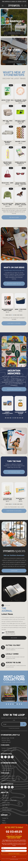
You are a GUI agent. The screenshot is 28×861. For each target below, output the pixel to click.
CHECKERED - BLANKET (20, 141)
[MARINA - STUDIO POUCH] (7, 300)
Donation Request (7, 809)
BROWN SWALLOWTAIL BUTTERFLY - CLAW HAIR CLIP (20, 204)
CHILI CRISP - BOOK (20, 498)
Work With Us (5, 805)
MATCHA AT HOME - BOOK (8, 100)
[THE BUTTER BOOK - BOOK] (7, 489)
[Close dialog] (27, 825)
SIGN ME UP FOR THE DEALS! (14, 853)
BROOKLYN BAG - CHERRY (7, 182)
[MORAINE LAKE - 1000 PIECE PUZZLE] (21, 403)
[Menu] (3, 5)
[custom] (2, 757)
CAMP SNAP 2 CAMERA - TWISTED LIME (20, 121)
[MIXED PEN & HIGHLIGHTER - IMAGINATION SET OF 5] (21, 300)
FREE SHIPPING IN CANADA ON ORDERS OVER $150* (15, 1)
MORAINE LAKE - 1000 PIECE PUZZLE (20, 413)
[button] (5, 417)
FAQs (3, 820)
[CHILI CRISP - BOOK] (21, 489)
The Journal (5, 798)
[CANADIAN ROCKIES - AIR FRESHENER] (7, 403)
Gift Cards (5, 807)
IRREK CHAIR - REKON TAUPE (7, 121)
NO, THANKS (14, 856)
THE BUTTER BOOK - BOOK (7, 499)
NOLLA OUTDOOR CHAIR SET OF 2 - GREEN (7, 204)
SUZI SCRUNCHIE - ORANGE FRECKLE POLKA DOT (20, 101)
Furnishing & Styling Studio (9, 800)
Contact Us (5, 818)
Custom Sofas (6, 802)
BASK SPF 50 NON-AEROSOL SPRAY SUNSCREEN (7, 163)
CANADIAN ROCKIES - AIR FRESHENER (7, 413)
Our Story (4, 795)
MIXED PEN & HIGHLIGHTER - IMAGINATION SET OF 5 (20, 310)
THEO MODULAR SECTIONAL (7, 142)
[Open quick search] (22, 5)
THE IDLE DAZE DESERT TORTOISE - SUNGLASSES (20, 183)
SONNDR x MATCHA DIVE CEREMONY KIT (20, 163)
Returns (4, 823)
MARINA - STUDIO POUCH (7, 309)
